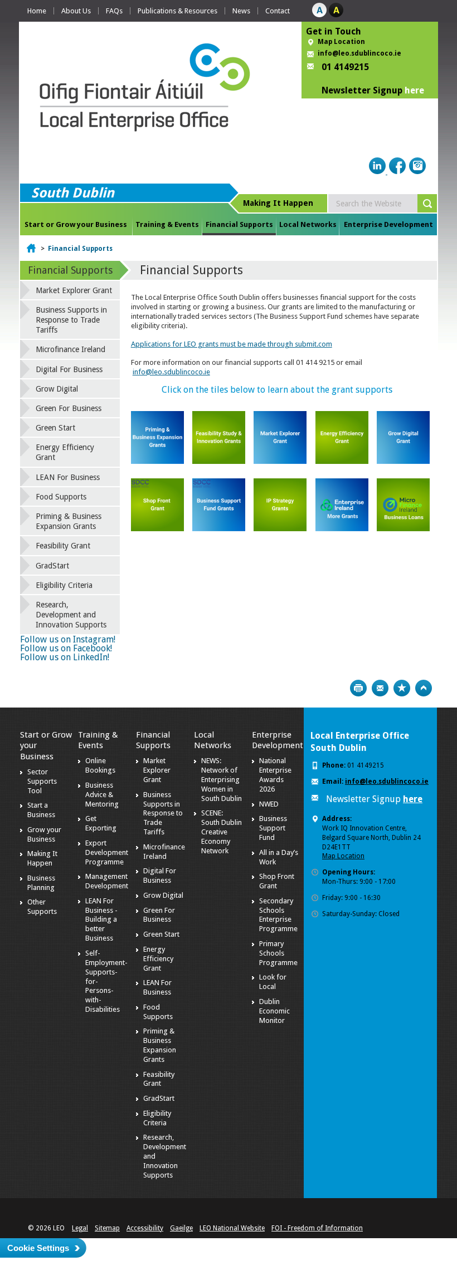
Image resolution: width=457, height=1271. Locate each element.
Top (423, 688)
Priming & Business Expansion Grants (68, 521)
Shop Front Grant (276, 881)
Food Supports (61, 496)
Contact (277, 11)
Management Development (106, 881)
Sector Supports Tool (42, 781)
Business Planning (41, 883)
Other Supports (42, 907)
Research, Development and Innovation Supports (71, 614)
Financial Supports (239, 224)
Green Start (55, 427)
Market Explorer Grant (74, 290)
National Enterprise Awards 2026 (275, 774)
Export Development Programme (106, 852)
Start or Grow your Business (76, 224)
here (414, 90)
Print (358, 688)
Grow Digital (57, 388)
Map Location (341, 42)
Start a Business (41, 810)
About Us (76, 11)
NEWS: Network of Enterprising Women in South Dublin (221, 779)
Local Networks (308, 224)
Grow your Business (44, 834)
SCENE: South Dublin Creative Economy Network (221, 832)
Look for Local (272, 982)
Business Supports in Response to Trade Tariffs (71, 319)
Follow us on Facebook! (66, 648)
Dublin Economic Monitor (274, 1011)
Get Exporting (100, 823)
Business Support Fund (273, 828)
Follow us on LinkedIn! (64, 657)
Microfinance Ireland (70, 349)
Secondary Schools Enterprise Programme (278, 915)
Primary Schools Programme (278, 953)
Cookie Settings (38, 1248)
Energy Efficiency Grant (65, 452)
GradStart (52, 565)
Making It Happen (42, 858)
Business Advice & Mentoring (102, 794)
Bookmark (401, 688)
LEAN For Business (68, 477)
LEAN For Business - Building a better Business (101, 920)
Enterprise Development (388, 224)
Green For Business (68, 408)
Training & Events (167, 224)
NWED (269, 804)
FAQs (114, 11)
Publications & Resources (177, 11)
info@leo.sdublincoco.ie (359, 53)
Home (36, 11)
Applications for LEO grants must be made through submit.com (231, 344)
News (241, 11)
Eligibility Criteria (64, 585)
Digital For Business (69, 369)
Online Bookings (100, 765)
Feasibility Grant (63, 545)
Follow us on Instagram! (67, 639)
